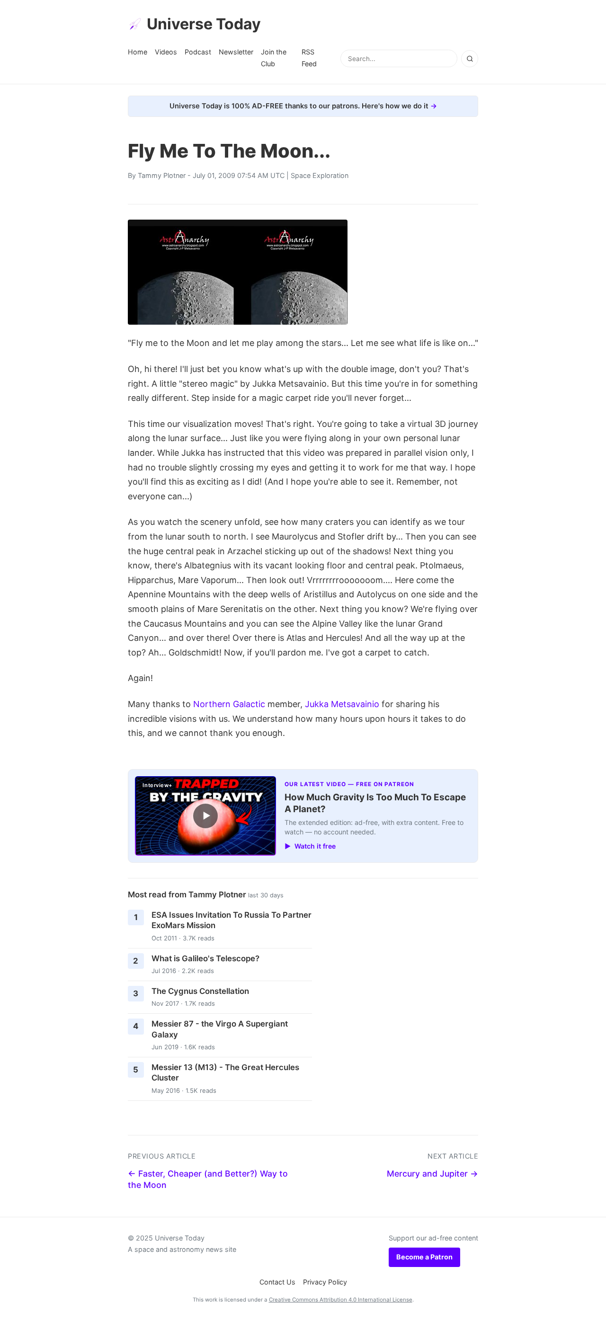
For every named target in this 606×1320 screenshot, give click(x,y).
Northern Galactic (229, 704)
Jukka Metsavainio (342, 704)
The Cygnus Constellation (200, 991)
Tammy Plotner (162, 175)
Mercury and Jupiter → (432, 1173)
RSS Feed (309, 57)
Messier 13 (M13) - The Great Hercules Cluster (225, 1073)
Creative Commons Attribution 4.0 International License (340, 1299)
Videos (166, 52)
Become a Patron (424, 1257)
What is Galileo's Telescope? (205, 958)
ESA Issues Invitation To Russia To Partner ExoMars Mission (232, 920)
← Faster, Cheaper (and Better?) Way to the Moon (208, 1179)
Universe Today (204, 24)
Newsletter (236, 52)
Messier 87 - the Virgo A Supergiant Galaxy (220, 1029)
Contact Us (277, 1282)
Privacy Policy (325, 1282)
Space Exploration (319, 175)
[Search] (469, 58)
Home (137, 52)
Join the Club (273, 57)
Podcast (198, 52)
